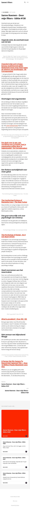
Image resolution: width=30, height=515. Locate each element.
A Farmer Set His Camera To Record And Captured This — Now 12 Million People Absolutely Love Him (14, 364)
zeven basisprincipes (12, 125)
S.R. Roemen (5, 12)
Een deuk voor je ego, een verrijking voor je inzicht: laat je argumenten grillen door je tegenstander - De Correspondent (14, 145)
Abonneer (15, 501)
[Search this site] (25, 2)
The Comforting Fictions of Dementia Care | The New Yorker (14, 201)
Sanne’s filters (6, 2)
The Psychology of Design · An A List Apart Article (13, 236)
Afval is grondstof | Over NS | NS (14, 319)
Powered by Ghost (15, 505)
